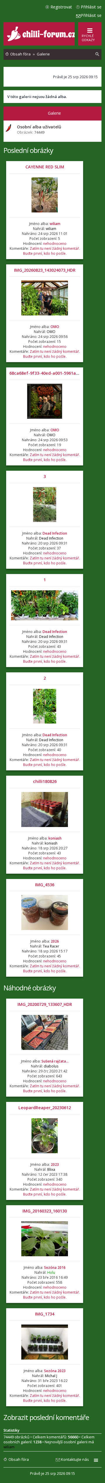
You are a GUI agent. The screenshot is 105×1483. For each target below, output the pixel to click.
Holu (51, 1272)
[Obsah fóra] (42, 39)
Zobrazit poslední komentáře (46, 1417)
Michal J (51, 1375)
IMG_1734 (44, 1314)
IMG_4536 (44, 884)
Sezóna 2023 (55, 1370)
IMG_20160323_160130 (44, 1211)
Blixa (51, 1169)
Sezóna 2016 (55, 1267)
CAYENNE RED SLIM (44, 167)
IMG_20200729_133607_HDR (45, 1004)
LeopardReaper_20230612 (44, 1107)
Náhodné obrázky (30, 987)
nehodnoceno (54, 243)
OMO (54, 326)
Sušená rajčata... (55, 1061)
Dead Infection (55, 533)
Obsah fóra (18, 1459)
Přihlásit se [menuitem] (91, 7)
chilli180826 (45, 781)
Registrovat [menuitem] (61, 7)
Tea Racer (51, 946)
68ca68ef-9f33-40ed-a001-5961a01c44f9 (50, 373)
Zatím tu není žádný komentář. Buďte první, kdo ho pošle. (51, 251)
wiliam (55, 223)
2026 (55, 941)
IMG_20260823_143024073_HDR (45, 270)
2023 (55, 1164)
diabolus (51, 1066)
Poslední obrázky (28, 150)
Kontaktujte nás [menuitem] (75, 1459)
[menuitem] (97, 54)
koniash (55, 838)
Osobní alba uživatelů (39, 127)
